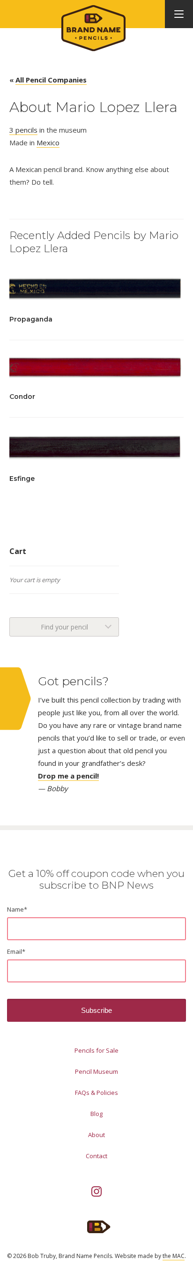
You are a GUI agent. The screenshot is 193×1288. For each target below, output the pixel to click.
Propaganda (30, 319)
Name (17, 909)
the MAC (174, 1256)
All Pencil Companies (51, 79)
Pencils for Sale (96, 1050)
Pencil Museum (96, 1071)
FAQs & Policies (96, 1092)
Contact (96, 1156)
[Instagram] (96, 1191)
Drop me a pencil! (68, 775)
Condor (22, 396)
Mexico (48, 142)
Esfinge (22, 478)
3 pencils (23, 130)
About (96, 1135)
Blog (96, 1113)
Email (16, 951)
